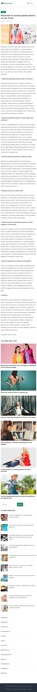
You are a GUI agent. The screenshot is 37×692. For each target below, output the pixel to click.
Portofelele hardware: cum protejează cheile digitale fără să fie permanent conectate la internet (21, 537)
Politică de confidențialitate (19, 689)
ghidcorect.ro (5, 650)
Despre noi (8, 689)
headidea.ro (4, 668)
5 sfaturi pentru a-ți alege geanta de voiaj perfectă (15, 470)
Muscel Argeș (12, 335)
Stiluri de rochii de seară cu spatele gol (14, 392)
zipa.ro (3, 641)
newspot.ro (4, 622)
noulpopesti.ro (5, 631)
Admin (2, 21)
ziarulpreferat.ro (6, 654)
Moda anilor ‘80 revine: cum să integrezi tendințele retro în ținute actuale (18, 366)
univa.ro (3, 636)
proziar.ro (4, 645)
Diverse (3, 12)
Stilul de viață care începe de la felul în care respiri (18, 417)
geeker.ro (4, 673)
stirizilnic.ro (4, 627)
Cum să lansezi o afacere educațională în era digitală (16, 443)
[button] (30, 3)
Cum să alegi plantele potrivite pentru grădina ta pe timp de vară (18, 497)
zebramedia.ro (5, 664)
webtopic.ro (4, 617)
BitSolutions (9, 686)
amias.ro (3, 659)
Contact (29, 689)
